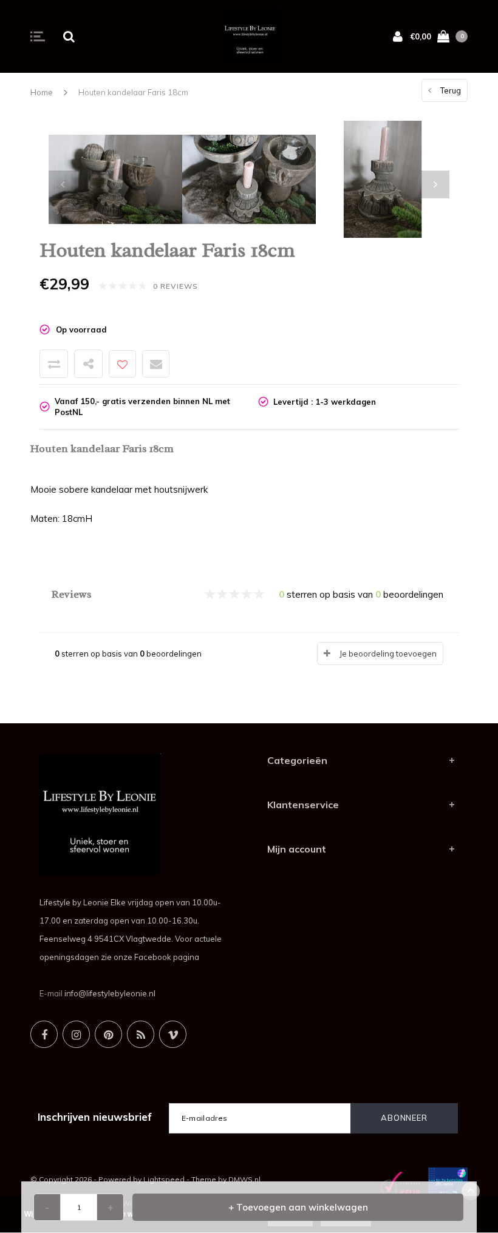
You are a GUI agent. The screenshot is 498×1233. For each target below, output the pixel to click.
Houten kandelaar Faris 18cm (133, 92)
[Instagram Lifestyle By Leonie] (76, 1034)
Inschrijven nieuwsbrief (95, 1116)
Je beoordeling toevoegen (388, 653)
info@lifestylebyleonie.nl (109, 993)
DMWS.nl (244, 1179)
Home (41, 92)
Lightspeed (164, 1179)
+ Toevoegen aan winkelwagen (298, 1207)
